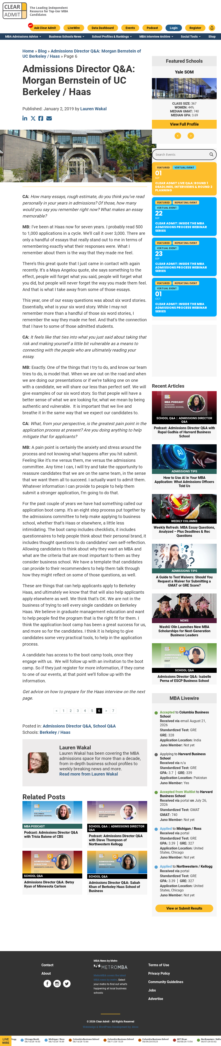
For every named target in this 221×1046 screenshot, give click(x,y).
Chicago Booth (24, 1039)
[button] (178, 135)
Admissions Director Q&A (67, 726)
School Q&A (104, 726)
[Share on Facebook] (41, 118)
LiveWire (5, 1041)
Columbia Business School (79, 1039)
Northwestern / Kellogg (205, 1039)
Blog (42, 51)
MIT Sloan (175, 1039)
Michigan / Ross (49, 1039)
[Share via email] (49, 118)
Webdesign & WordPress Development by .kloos (110, 1026)
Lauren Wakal (93, 108)
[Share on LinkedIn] (25, 118)
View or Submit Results (184, 908)
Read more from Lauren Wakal (88, 774)
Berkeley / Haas (55, 732)
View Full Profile (184, 124)
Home (28, 51)
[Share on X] (33, 118)
